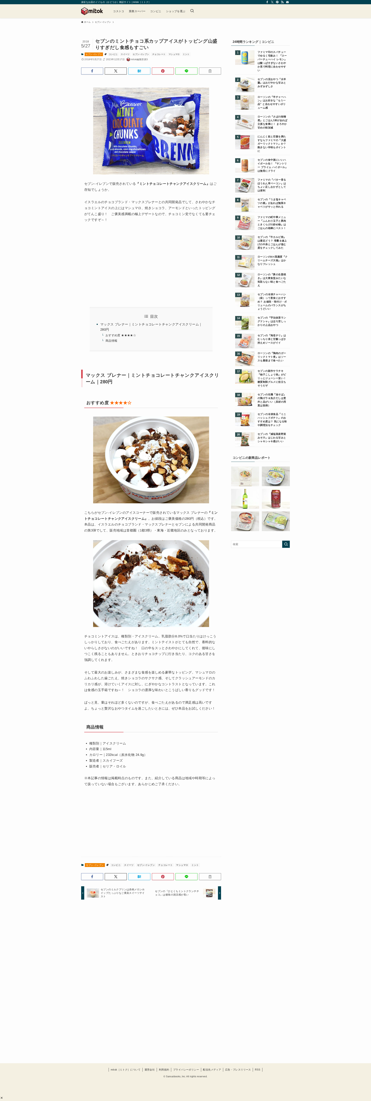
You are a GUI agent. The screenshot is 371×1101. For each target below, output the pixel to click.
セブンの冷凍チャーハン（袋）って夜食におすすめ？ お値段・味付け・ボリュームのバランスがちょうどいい (272, 301)
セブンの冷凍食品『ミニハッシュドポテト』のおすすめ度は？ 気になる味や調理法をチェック (272, 420)
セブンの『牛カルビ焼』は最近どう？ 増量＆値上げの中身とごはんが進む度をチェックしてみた (272, 242)
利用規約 (164, 1069)
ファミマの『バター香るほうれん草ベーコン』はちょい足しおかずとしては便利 (272, 185)
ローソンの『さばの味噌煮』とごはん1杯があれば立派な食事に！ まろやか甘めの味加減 (273, 122)
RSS (257, 1069)
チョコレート (158, 54)
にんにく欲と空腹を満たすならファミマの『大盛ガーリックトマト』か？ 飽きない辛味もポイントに (272, 144)
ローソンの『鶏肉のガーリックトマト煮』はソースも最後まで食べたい (272, 357)
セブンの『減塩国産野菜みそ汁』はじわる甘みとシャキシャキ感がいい (272, 438)
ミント (186, 54)
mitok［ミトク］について (126, 1069)
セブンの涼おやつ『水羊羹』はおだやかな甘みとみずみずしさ (272, 83)
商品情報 (111, 340)
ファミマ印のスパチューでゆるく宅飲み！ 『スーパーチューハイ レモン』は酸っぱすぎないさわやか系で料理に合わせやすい (272, 61)
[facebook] (267, 2)
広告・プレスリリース (238, 1069)
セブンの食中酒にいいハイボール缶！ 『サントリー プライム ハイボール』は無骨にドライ (273, 165)
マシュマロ (174, 54)
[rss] (282, 2)
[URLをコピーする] (210, 71)
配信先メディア (212, 1069)
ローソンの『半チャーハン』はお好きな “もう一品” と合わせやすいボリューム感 (272, 102)
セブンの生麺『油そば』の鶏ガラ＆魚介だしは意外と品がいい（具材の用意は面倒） (272, 400)
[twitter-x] (272, 2)
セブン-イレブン (94, 54)
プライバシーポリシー (186, 1069)
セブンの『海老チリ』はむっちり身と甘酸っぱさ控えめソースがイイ (272, 339)
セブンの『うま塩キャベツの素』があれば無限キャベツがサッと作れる (272, 203)
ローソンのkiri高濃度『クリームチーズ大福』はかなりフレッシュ (273, 260)
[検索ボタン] (192, 11)
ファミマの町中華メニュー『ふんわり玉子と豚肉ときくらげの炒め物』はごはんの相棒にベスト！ (272, 223)
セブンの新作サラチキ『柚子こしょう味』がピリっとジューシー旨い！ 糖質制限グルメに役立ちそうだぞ (272, 378)
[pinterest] (277, 2)
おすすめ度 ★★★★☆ (121, 335)
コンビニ (113, 54)
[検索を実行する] (286, 544)
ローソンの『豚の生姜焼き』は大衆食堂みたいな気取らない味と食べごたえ (272, 280)
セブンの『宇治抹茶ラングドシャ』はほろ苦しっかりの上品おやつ (272, 321)
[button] (1, 1097)
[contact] (287, 2)
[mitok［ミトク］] (92, 11)
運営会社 (150, 1069)
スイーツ (125, 54)
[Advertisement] (117, 260)
